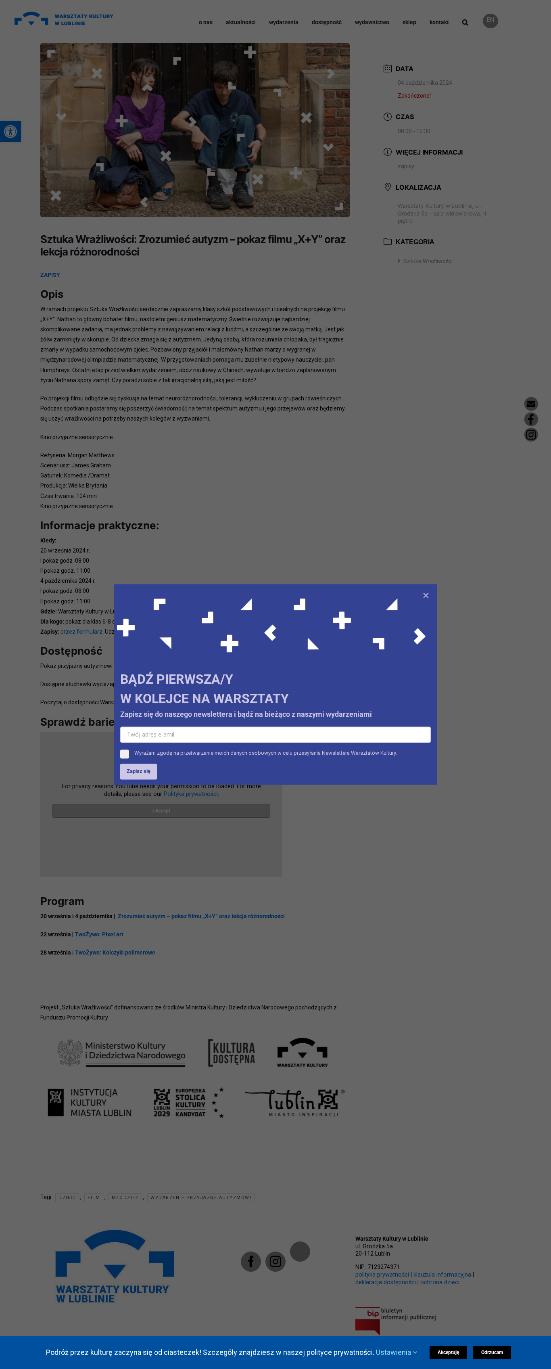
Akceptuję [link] (448, 1352)
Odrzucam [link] (492, 1352)
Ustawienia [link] (394, 1352)
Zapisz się (138, 771)
